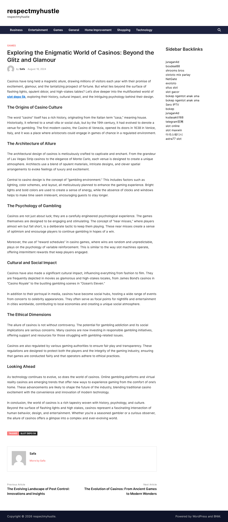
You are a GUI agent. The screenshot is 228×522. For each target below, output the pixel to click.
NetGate (171, 79)
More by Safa (37, 460)
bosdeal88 (173, 66)
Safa (22, 69)
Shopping (123, 30)
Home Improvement (98, 30)
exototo (171, 83)
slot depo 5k (28, 433)
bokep (170, 109)
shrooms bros (175, 70)
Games (58, 30)
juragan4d (172, 62)
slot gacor (172, 92)
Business (16, 30)
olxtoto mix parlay (178, 74)
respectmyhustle (33, 11)
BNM (217, 516)
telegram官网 (174, 121)
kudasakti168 (174, 117)
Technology (144, 30)
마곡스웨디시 (174, 134)
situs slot (172, 87)
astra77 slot (174, 138)
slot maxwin (174, 130)
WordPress (200, 516)
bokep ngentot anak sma (182, 96)
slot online (173, 126)
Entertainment (38, 30)
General (74, 30)
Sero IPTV (172, 104)
